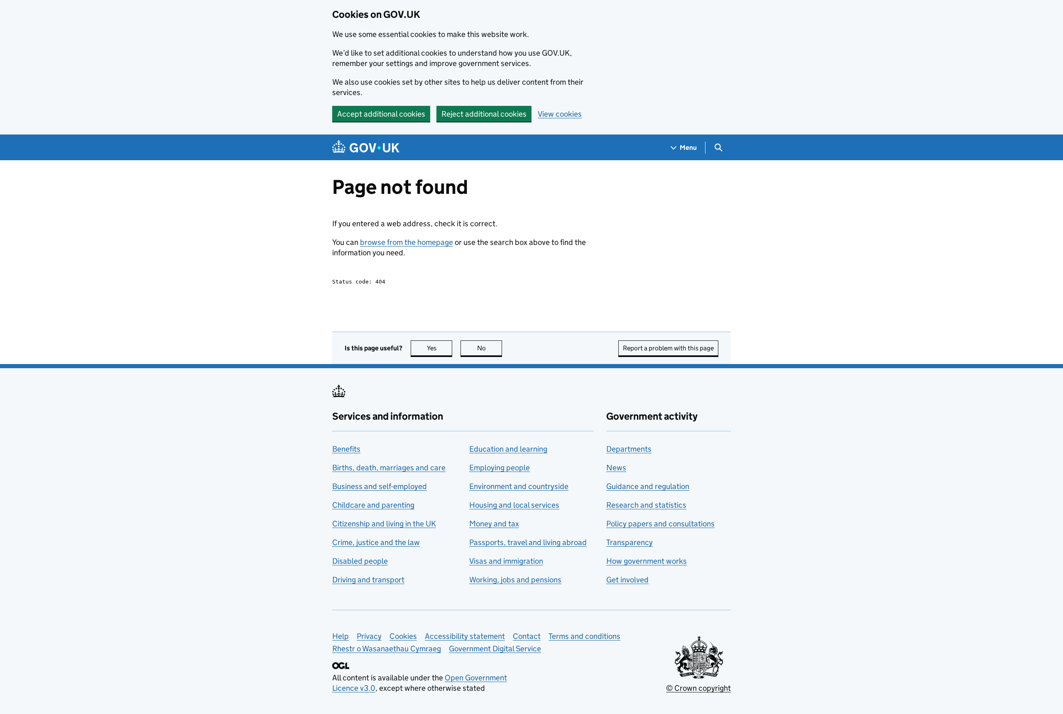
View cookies (560, 114)
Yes (439, 348)
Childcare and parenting (373, 505)
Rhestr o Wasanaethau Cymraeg (386, 648)
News (616, 467)
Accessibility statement (465, 636)
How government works (646, 561)
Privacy (369, 636)
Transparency (629, 542)
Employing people (499, 467)
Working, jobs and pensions (515, 579)
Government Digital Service (495, 648)
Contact (527, 636)
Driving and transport (368, 579)
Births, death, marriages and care (389, 467)
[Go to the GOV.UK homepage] (365, 147)
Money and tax (494, 523)
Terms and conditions (584, 636)
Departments (629, 449)
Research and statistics (646, 505)
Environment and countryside (518, 486)
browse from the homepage (406, 242)
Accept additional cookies (381, 114)
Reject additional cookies (484, 114)
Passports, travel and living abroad (528, 542)
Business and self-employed (379, 486)
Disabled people (360, 561)
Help (340, 636)
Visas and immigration (506, 561)
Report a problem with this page (668, 348)
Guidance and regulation (647, 486)
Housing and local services (514, 505)
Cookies (403, 636)
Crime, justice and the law (376, 542)
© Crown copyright (698, 688)
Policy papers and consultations (660, 523)
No (489, 348)
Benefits (346, 449)
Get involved (627, 579)
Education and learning (508, 449)
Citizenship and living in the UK (384, 523)
